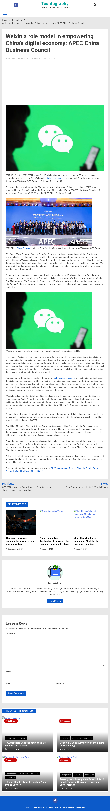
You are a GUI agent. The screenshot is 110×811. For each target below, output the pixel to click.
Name (9, 671)
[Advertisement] (55, 82)
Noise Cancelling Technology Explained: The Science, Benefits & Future (54, 541)
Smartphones (11, 773)
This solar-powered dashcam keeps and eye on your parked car (20, 541)
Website (60, 683)
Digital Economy (24, 248)
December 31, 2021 (28, 58)
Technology (42, 58)
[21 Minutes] (27, 718)
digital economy (54, 178)
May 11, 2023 (66, 749)
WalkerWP (80, 807)
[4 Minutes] (27, 757)
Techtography (54, 3)
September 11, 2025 (15, 549)
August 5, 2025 (81, 549)
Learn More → (55, 601)
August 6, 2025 (47, 549)
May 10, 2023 (12, 789)
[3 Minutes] (82, 757)
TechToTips (21, 738)
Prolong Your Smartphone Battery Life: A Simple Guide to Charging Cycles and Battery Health (82, 782)
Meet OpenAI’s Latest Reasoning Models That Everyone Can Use (86, 541)
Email (9, 683)
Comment (11, 633)
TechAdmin (12, 58)
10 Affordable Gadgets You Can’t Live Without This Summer (25, 744)
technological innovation (64, 378)
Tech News (10, 738)
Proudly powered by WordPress (39, 807)
